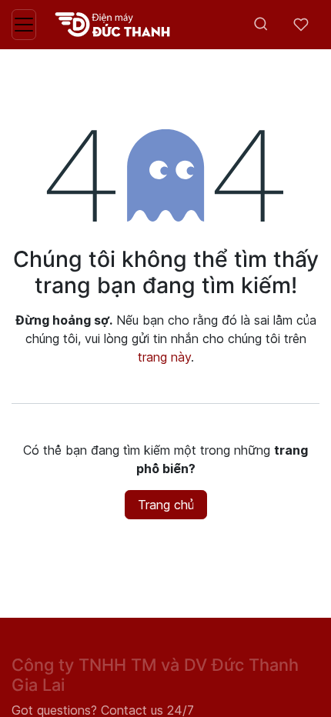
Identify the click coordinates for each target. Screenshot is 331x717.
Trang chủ (166, 504)
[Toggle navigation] (24, 24)
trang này (164, 357)
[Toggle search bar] (260, 24)
